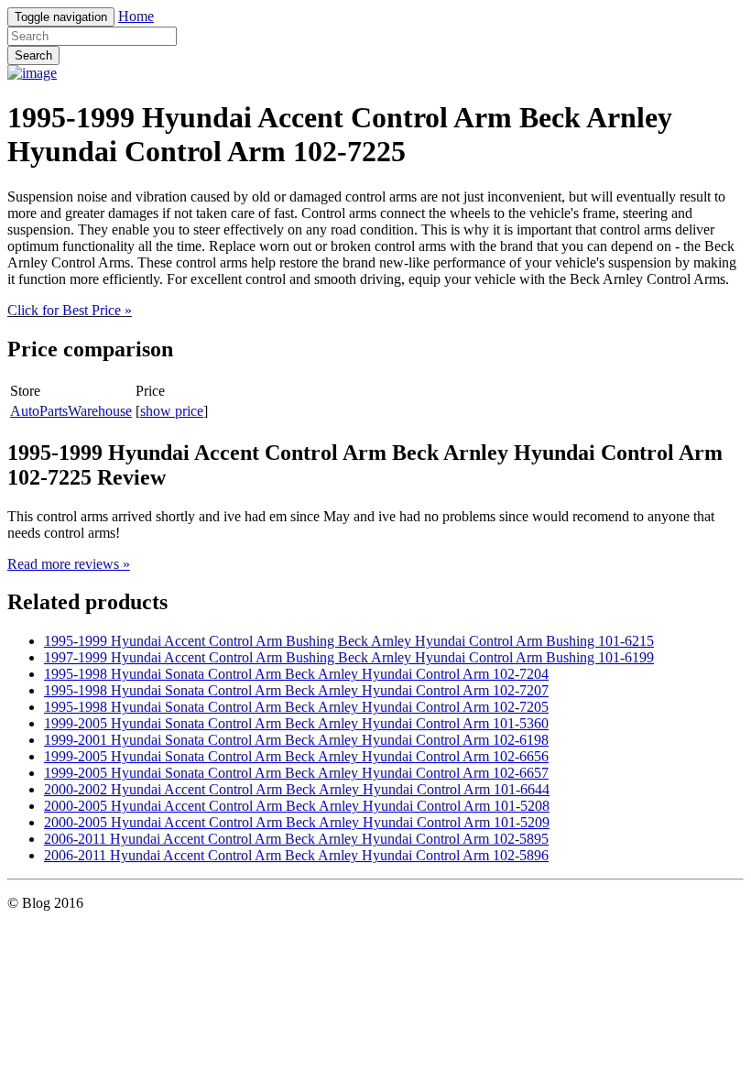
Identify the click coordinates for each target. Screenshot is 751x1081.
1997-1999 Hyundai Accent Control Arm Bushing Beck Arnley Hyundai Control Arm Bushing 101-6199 (349, 657)
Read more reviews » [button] (68, 564)
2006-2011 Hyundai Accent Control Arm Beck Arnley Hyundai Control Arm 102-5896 (296, 855)
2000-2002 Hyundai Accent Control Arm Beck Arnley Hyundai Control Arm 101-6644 (297, 789)
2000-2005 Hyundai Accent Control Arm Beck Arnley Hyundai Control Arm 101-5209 (297, 822)
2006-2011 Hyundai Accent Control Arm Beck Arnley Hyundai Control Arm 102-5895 (296, 838)
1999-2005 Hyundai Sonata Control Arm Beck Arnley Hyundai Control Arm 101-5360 (296, 723)
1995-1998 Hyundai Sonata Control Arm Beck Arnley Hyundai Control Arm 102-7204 (296, 674)
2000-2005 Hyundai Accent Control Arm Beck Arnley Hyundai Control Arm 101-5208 (297, 805)
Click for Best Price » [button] (69, 310)
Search (33, 55)
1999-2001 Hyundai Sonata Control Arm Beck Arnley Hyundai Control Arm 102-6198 (296, 740)
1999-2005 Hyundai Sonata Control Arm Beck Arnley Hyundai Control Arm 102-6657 (296, 773)
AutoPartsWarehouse (71, 411)
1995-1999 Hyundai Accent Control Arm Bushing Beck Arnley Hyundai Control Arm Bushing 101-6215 (349, 641)
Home (136, 16)
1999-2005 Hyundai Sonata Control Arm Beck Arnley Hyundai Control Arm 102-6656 (296, 756)
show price (171, 411)
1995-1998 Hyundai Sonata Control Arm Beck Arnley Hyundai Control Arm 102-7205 (296, 707)
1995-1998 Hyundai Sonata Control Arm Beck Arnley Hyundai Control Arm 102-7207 (296, 690)
